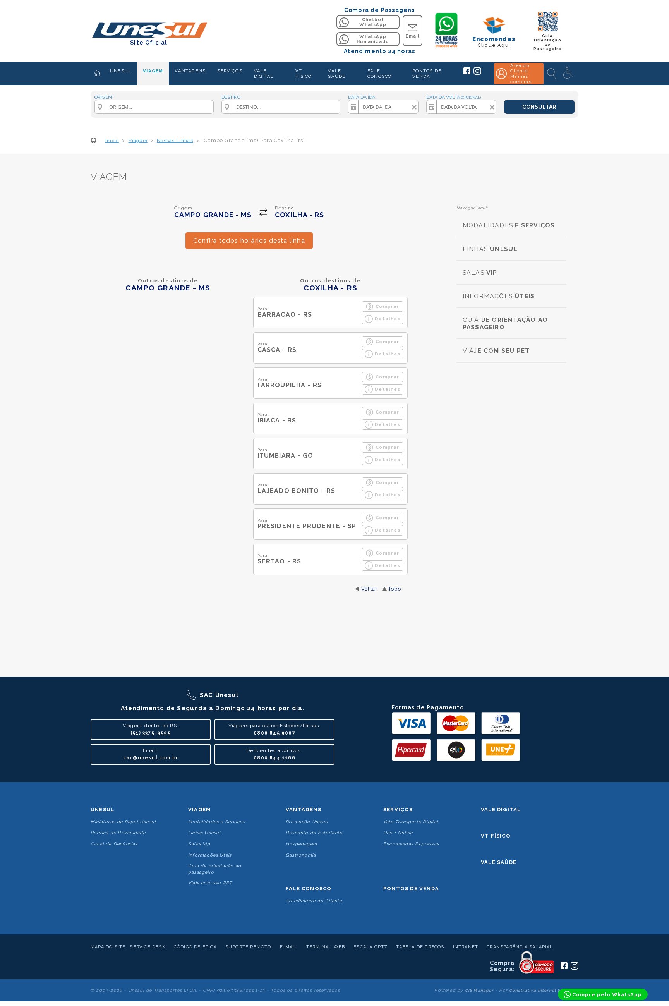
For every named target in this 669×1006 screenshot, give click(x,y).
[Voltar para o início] (149, 30)
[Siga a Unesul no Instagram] (477, 73)
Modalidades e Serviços (216, 821)
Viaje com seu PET (210, 883)
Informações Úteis (210, 855)
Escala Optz (370, 946)
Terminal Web (325, 946)
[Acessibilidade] (569, 73)
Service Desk (147, 946)
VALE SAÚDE (336, 73)
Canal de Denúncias (114, 843)
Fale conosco (308, 888)
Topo (394, 589)
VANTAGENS (190, 71)
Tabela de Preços (420, 946)
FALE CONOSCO (379, 73)
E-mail (289, 946)
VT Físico (496, 836)
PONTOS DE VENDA (426, 73)
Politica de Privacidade (118, 832)
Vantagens (303, 809)
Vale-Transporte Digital (411, 821)
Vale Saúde (498, 862)
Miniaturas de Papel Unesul (123, 821)
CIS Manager (479, 990)
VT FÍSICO (303, 73)
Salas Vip (199, 843)
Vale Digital (501, 809)
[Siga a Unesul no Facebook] (466, 73)
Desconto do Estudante (314, 832)
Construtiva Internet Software (543, 990)
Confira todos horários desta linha (249, 240)
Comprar (387, 306)
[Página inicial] (97, 73)
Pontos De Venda (411, 888)
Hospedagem (301, 843)
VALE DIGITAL (264, 73)
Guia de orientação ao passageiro (214, 869)
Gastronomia (301, 855)
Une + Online (398, 832)
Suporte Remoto (248, 946)
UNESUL (120, 71)
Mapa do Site (108, 946)
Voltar (369, 589)
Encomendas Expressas (411, 843)
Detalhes (387, 318)
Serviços (398, 809)
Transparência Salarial (520, 946)
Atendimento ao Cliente (314, 900)
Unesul (102, 809)
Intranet (466, 946)
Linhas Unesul (204, 832)
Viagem (199, 809)
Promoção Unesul (307, 821)
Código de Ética (195, 946)
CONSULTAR (539, 107)
